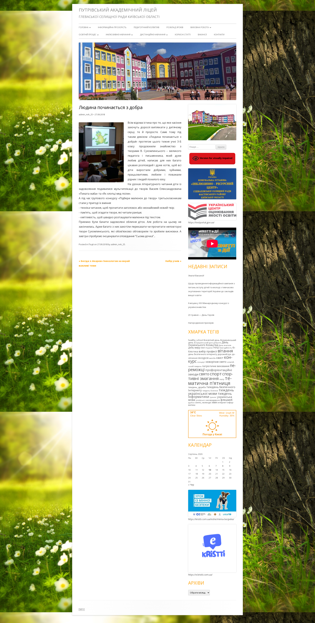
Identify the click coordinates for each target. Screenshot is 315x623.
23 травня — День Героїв (201, 314)
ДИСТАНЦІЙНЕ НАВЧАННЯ (152, 34)
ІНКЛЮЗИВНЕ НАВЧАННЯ (118, 34)
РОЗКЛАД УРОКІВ (175, 27)
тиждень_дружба (197, 387)
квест (219, 358)
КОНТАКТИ (219, 34)
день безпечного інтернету (202, 354)
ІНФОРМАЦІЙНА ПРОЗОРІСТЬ (112, 27)
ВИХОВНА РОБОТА (199, 27)
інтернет (222, 402)
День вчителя (225, 345)
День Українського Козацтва (208, 344)
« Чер (191, 484)
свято (204, 374)
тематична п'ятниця (210, 380)
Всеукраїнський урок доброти (207, 343)
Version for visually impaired (215, 158)
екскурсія (203, 357)
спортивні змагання (210, 376)
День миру (194, 347)
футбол (191, 402)
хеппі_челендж (203, 402)
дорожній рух (224, 354)
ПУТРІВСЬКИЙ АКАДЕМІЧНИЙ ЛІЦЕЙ (118, 10)
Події (91, 244)
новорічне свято (216, 362)
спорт (216, 374)
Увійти (81, 609)
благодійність (226, 348)
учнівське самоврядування (208, 400)
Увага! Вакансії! (196, 275)
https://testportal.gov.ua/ (201, 222)
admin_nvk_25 (86, 114)
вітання (225, 351)
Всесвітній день (212, 340)
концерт (201, 362)
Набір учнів (173, 261)
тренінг (213, 397)
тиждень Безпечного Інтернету (211, 388)
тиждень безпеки (210, 390)
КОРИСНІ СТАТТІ (183, 34)
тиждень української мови (211, 392)
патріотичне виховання (215, 366)
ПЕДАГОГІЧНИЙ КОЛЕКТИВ (146, 27)
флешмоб (226, 400)
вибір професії (208, 351)
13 (210, 469)
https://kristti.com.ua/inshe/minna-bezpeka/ (211, 519)
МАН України (207, 348)
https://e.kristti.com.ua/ (200, 574)
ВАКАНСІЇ (202, 34)
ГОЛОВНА (83, 27)
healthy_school (195, 340)
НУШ (216, 347)
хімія (214, 402)
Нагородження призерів (201, 322)
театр (221, 379)
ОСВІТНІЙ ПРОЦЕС (87, 34)
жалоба (212, 358)
